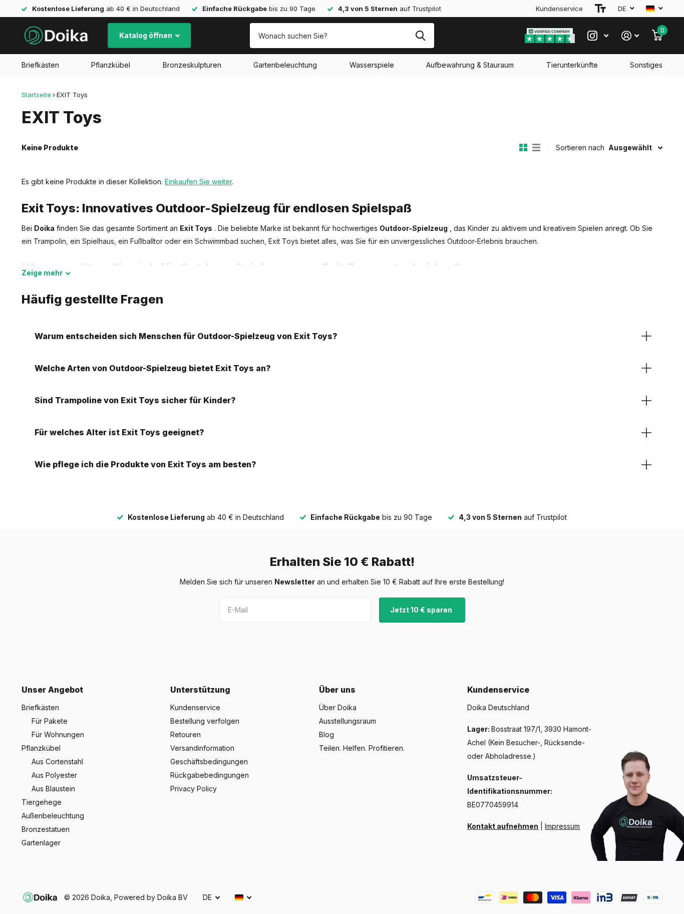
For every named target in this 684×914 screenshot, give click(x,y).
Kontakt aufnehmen (502, 826)
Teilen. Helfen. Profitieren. (362, 748)
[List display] (536, 147)
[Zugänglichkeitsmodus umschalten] (600, 8)
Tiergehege (42, 802)
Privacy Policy (193, 788)
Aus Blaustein (53, 788)
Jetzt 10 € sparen (422, 609)
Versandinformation (202, 748)
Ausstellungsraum (347, 721)
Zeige (42, 272)
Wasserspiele (372, 65)
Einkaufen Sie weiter (198, 181)
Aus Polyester (54, 775)
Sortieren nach (580, 147)
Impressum (562, 826)
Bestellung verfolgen (204, 721)
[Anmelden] (630, 36)
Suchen (420, 35)
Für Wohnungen (58, 734)
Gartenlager (41, 842)
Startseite (36, 95)
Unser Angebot (52, 690)
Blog (326, 734)
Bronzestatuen (46, 829)
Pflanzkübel (110, 65)
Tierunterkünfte (572, 65)
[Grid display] (523, 147)
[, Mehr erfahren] (598, 36)
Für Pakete (50, 721)
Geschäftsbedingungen (209, 761)
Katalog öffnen (146, 35)
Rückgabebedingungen (209, 775)
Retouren (185, 734)
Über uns (337, 690)
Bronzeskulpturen (192, 65)
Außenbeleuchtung (53, 815)
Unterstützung (200, 690)
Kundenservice (559, 9)
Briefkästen (40, 65)
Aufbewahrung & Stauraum (470, 65)
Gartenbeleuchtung (285, 65)
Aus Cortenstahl (57, 761)
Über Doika (338, 707)
